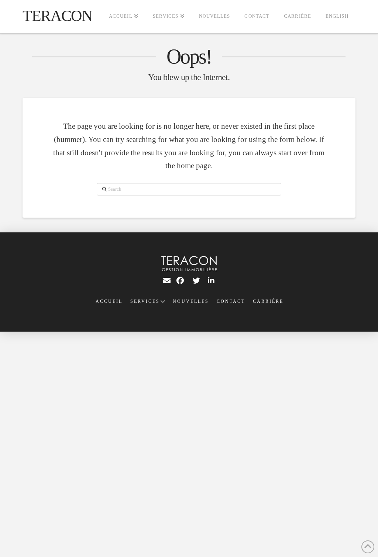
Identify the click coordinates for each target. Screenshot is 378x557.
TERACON (57, 16)
